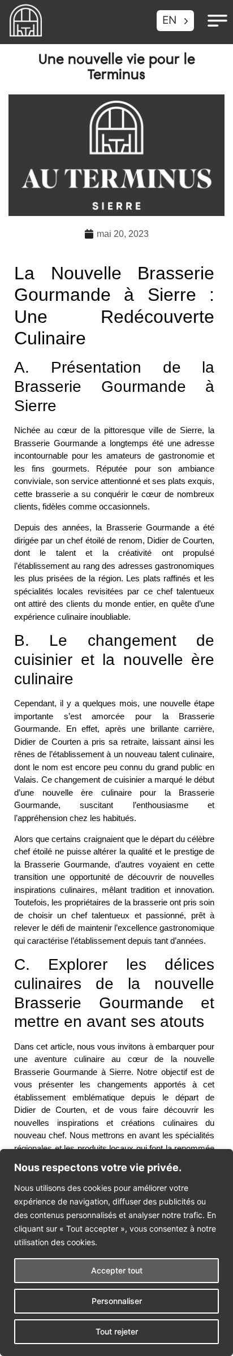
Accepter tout (117, 1270)
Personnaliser (117, 1301)
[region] (116, 1252)
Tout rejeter (117, 1331)
